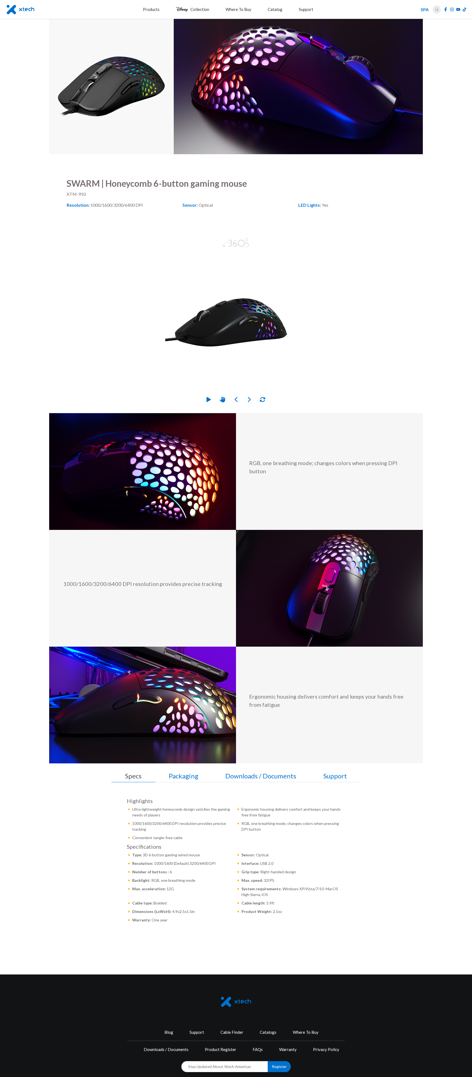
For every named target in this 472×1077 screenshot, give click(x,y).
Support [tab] (335, 776)
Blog (168, 1032)
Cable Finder (231, 1032)
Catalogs (268, 1032)
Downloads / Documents (166, 1049)
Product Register (220, 1049)
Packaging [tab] (183, 776)
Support (197, 1032)
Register (279, 1066)
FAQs (258, 1049)
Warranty (288, 1049)
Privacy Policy (326, 1049)
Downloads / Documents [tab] (260, 776)
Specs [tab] (133, 776)
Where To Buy (305, 1032)
